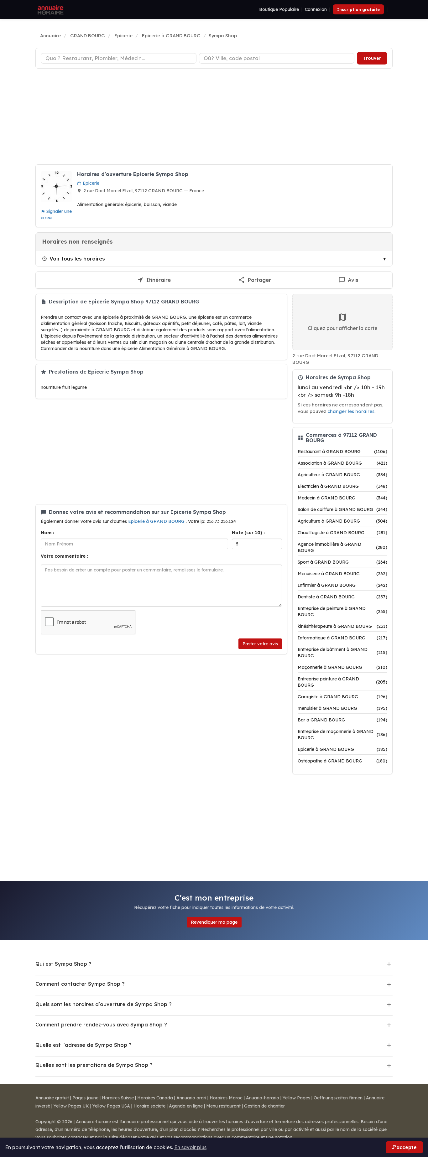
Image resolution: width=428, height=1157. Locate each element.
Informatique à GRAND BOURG (342, 638)
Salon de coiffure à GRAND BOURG (342, 509)
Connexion (316, 9)
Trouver (372, 58)
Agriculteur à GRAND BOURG (342, 475)
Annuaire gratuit (52, 1098)
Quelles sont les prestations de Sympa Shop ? (94, 1065)
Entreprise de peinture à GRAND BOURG (342, 611)
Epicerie (90, 183)
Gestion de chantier (264, 1106)
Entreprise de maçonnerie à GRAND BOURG (342, 735)
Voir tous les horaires (77, 258)
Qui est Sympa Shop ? (63, 964)
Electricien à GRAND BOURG (342, 486)
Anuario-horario (262, 1098)
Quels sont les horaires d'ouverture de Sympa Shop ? (103, 1004)
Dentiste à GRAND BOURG (342, 597)
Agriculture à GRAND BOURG (342, 521)
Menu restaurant (223, 1106)
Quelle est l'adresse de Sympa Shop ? (83, 1045)
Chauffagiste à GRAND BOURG (342, 532)
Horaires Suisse (118, 1098)
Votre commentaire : (64, 556)
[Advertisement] (214, 117)
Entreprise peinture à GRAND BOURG (342, 682)
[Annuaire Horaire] (50, 9)
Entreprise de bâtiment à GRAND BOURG (342, 653)
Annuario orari (191, 1098)
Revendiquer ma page (214, 922)
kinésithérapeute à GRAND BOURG (342, 626)
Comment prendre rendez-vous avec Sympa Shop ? (101, 1024)
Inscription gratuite (358, 9)
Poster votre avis (260, 644)
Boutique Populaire (279, 9)
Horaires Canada (155, 1098)
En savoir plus (190, 1147)
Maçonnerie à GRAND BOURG (342, 667)
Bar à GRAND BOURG (342, 720)
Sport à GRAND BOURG (342, 562)
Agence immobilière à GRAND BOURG (342, 547)
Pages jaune (85, 1098)
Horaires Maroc (226, 1098)
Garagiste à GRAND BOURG (342, 697)
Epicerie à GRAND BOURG (157, 521)
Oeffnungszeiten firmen (338, 1098)
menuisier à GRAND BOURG (342, 708)
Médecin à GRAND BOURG (342, 498)
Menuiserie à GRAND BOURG (342, 573)
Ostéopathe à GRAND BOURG (342, 761)
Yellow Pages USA (111, 1106)
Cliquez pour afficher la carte (343, 328)
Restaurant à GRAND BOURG (342, 451)
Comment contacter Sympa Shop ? (80, 984)
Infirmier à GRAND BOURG (342, 585)
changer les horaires (350, 411)
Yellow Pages (296, 1098)
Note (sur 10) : (248, 532)
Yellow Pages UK (71, 1106)
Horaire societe (149, 1106)
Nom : (47, 532)
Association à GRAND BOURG (342, 463)
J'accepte (404, 1147)
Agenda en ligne (186, 1106)
